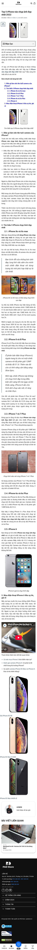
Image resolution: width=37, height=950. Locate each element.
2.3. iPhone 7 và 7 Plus (15, 96)
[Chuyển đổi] (3, 895)
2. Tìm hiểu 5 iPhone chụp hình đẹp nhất (18, 88)
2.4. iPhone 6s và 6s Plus (16, 98)
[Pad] (18, 3)
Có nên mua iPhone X (11, 659)
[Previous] (2, 838)
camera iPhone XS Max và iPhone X (22, 669)
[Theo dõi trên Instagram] (6, 890)
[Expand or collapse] (33, 43)
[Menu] (2, 3)
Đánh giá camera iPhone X (13, 663)
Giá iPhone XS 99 (6, 716)
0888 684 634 (15, 884)
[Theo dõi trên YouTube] (10, 890)
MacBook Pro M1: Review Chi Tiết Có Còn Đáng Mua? (17, 847)
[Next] (35, 838)
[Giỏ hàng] (35, 3)
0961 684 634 (14, 881)
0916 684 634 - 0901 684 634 (20, 879)
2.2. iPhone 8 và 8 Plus (15, 93)
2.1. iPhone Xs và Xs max (16, 91)
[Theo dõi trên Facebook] (3, 890)
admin (25, 17)
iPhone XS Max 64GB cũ (8, 798)
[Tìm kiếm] (31, 3)
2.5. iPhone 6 (12, 101)
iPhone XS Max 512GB (8, 757)
